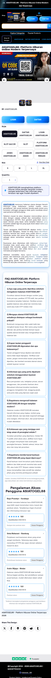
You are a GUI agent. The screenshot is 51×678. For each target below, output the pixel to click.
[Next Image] (46, 80)
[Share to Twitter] (4, 628)
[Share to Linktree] (18, 628)
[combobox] (24, 26)
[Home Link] (16, 17)
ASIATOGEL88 (8, 204)
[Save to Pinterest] (24, 628)
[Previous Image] (4, 80)
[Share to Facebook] (11, 628)
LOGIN (32, 19)
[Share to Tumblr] (38, 628)
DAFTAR (37, 120)
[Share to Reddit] (31, 628)
